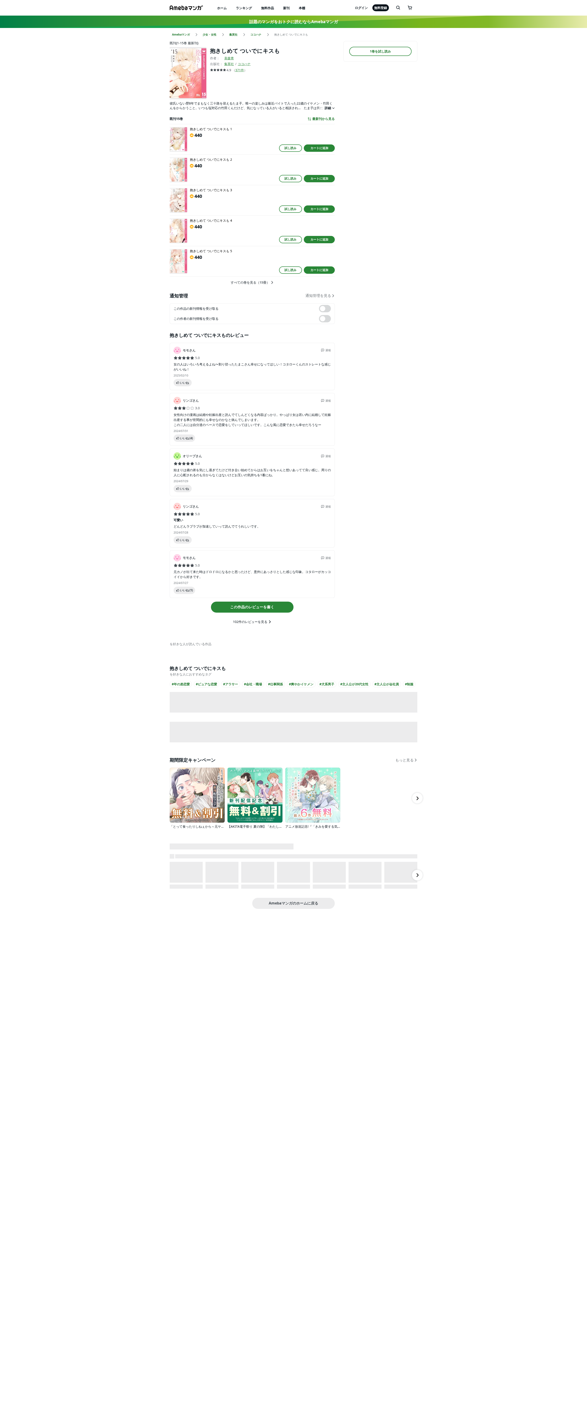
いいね (184, 383)
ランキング (244, 8)
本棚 (302, 8)
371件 (239, 70)
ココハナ (244, 64)
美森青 (229, 58)
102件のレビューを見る (250, 621)
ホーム (222, 8)
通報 (328, 350)
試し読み (290, 148)
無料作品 (267, 8)
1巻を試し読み (380, 51)
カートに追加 (319, 148)
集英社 (229, 64)
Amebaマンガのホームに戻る (293, 903)
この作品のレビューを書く (252, 606)
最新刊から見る (323, 119)
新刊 (286, 8)
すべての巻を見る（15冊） (250, 282)
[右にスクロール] (417, 798)
